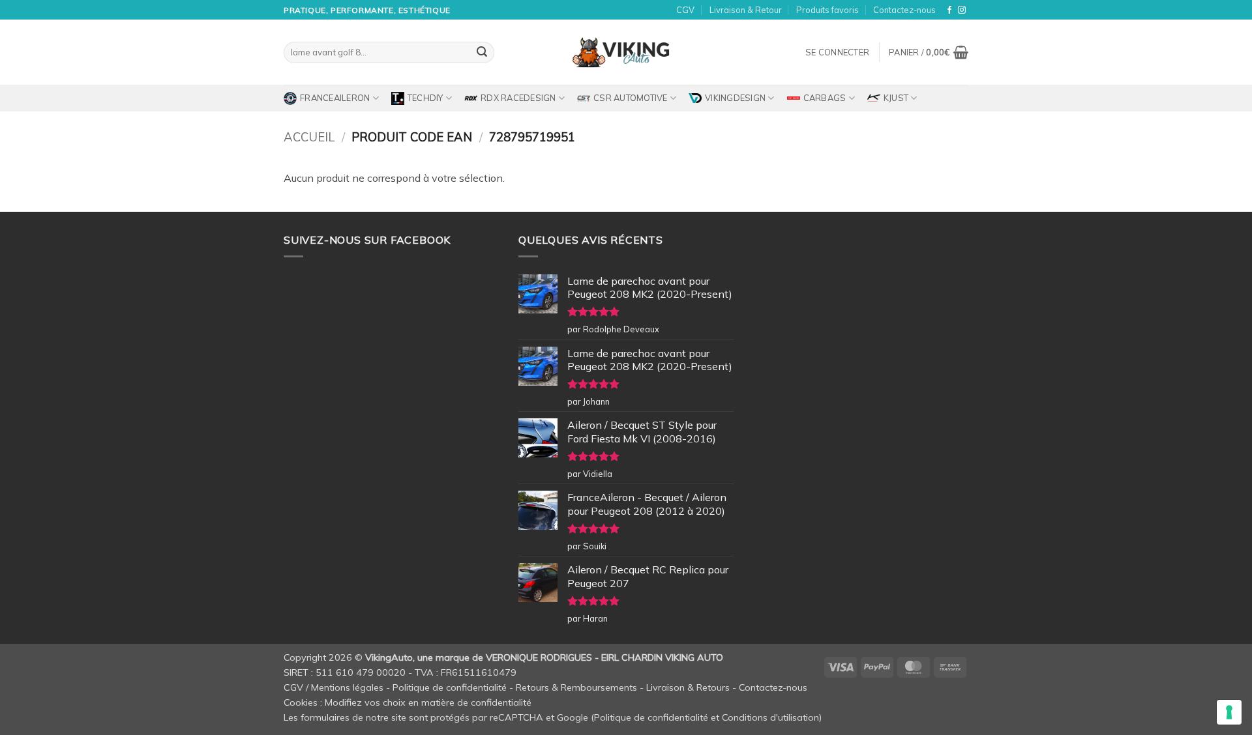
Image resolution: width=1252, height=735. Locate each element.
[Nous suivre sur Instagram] (962, 10)
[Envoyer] (482, 53)
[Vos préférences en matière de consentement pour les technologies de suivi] (1229, 712)
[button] (837, 52)
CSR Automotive (630, 98)
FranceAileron (335, 98)
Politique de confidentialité (450, 687)
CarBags (824, 98)
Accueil (309, 137)
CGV (685, 10)
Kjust (896, 98)
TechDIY (425, 98)
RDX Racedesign (518, 98)
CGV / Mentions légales (333, 687)
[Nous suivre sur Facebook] (949, 10)
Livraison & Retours (688, 687)
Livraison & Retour (745, 10)
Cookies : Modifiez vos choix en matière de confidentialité (407, 702)
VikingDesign (735, 98)
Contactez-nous (904, 10)
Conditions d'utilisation (770, 717)
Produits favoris (827, 10)
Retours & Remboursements (576, 687)
